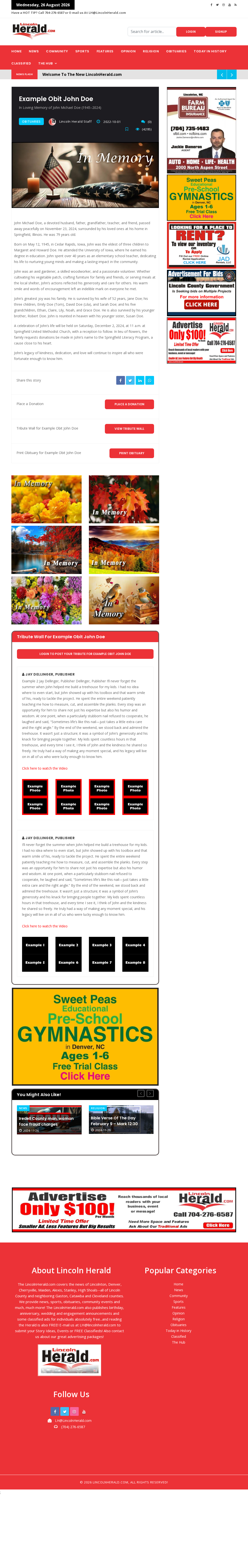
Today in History (210, 51)
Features (105, 51)
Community (57, 51)
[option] (49, 1119)
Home (16, 51)
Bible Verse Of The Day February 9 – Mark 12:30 (42, 1121)
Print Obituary (131, 453)
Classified (21, 63)
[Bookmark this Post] (128, 129)
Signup (221, 32)
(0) (150, 121)
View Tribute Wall (129, 429)
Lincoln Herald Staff (75, 121)
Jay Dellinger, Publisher (50, 674)
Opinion (128, 51)
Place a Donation (129, 404)
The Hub (45, 63)
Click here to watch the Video (45, 768)
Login (191, 32)
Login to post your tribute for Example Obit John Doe (85, 654)
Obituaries (176, 51)
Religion (151, 51)
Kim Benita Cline (107, 1124)
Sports (82, 51)
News (34, 51)
